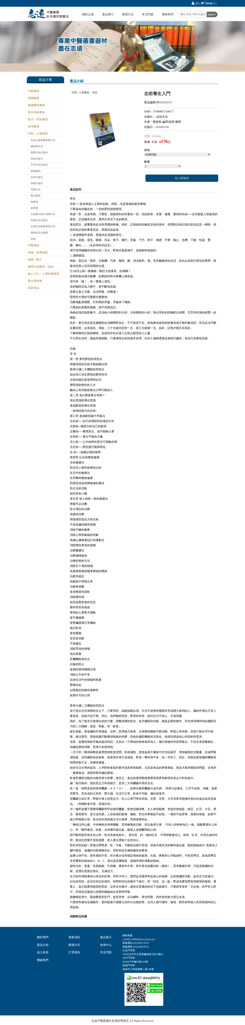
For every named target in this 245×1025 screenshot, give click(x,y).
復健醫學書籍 (36, 105)
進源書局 (36, 171)
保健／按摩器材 (38, 252)
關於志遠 (88, 14)
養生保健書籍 (36, 112)
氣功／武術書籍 (38, 119)
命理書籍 (33, 126)
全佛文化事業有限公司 (43, 226)
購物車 (211, 3)
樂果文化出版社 (39, 152)
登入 (198, 3)
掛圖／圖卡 (35, 259)
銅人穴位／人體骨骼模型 (43, 273)
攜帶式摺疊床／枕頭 (41, 266)
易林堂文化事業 (39, 232)
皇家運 (34, 208)
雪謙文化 (36, 189)
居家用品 (33, 287)
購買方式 (128, 14)
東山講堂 (36, 195)
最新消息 (74, 937)
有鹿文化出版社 (39, 220)
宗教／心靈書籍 (38, 133)
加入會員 (42, 952)
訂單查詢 (74, 952)
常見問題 (148, 14)
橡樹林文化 (37, 146)
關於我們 (42, 937)
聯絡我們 (167, 14)
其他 (33, 238)
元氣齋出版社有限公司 (43, 214)
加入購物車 (182, 178)
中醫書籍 (33, 91)
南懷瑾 (34, 201)
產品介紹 (42, 944)
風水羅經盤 (35, 280)
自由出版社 (37, 158)
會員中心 (106, 944)
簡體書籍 (33, 98)
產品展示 (108, 14)
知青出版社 (37, 183)
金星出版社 (37, 177)
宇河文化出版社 (39, 164)
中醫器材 (33, 245)
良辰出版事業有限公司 (43, 140)
